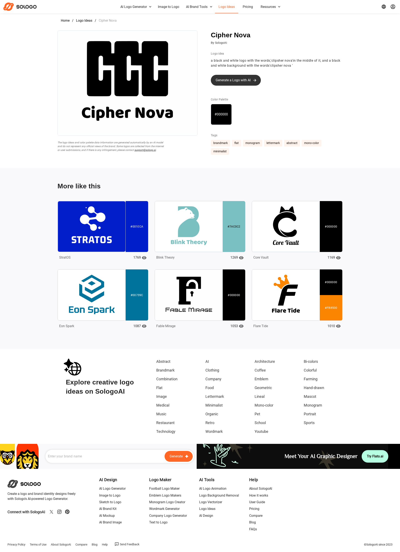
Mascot (310, 396)
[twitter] (51, 512)
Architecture (265, 361)
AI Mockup (107, 516)
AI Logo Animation (212, 489)
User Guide (257, 502)
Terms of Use (38, 544)
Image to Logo (109, 495)
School (260, 423)
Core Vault (261, 257)
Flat (159, 388)
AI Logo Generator (112, 489)
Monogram (313, 405)
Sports (309, 423)
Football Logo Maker (164, 489)
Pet (257, 414)
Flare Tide (260, 326)
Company (213, 379)
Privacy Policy (16, 544)
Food (209, 388)
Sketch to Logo (110, 502)
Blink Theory (165, 257)
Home (65, 21)
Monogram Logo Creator (167, 502)
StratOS (65, 257)
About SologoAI (260, 489)
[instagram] (59, 512)
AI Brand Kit (107, 509)
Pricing (254, 509)
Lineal (260, 396)
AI (207, 361)
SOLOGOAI (28, 484)
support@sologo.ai (145, 150)
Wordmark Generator (164, 509)
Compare (255, 516)
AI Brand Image (110, 522)
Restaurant (165, 423)
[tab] (135, 6)
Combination (167, 379)
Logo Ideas (84, 21)
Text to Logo (158, 522)
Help (105, 544)
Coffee (260, 370)
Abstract (163, 361)
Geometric (263, 388)
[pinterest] (67, 512)
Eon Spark (66, 326)
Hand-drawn (314, 388)
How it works (258, 495)
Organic (211, 414)
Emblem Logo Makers (165, 495)
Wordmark (214, 431)
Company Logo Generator (168, 516)
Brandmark (165, 370)
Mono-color (264, 405)
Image (161, 396)
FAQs (253, 529)
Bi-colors (311, 361)
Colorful (310, 370)
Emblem (261, 379)
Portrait (310, 414)
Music (161, 414)
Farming (311, 379)
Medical (162, 405)
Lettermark (214, 396)
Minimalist (214, 405)
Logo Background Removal (219, 495)
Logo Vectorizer (210, 502)
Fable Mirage (165, 326)
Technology (165, 431)
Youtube (261, 431)
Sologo (23, 7)
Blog (252, 522)
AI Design (206, 516)
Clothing (212, 370)
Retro (209, 423)
